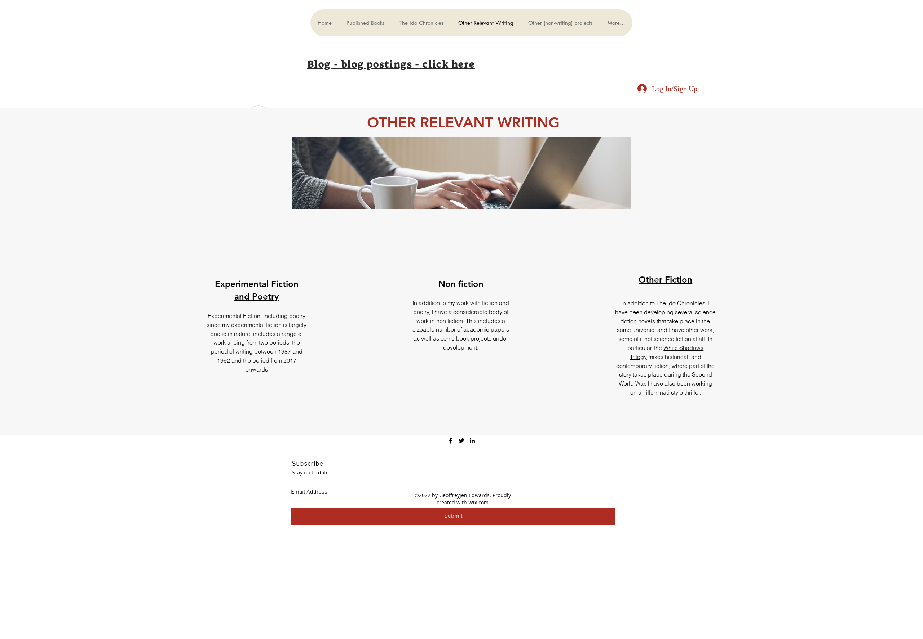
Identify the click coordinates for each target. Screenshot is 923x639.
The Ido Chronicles (680, 303)
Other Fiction (665, 279)
